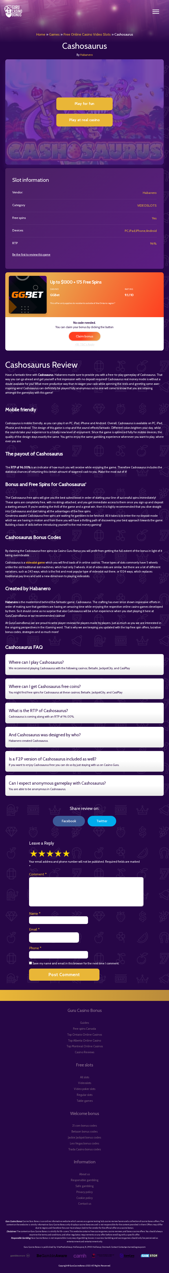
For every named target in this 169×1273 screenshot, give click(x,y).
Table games (85, 1100)
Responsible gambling (84, 1180)
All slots (84, 1077)
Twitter (101, 821)
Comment (38, 874)
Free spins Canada (84, 1028)
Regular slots (84, 1095)
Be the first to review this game (31, 254)
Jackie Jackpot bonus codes (84, 1137)
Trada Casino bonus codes (84, 1149)
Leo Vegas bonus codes (84, 1143)
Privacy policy (84, 1192)
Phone (35, 948)
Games (54, 34)
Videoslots (84, 1083)
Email (34, 929)
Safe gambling (84, 1186)
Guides (84, 1022)
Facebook (69, 821)
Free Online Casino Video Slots (87, 34)
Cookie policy (84, 1198)
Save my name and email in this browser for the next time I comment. (76, 963)
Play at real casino (84, 120)
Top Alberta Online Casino (84, 1040)
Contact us (84, 1203)
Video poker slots (84, 1089)
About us (84, 1174)
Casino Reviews (84, 1052)
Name (34, 913)
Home (40, 34)
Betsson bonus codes (84, 1131)
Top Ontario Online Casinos (84, 1034)
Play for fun (85, 104)
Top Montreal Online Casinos (84, 1046)
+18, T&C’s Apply (84, 344)
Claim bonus (84, 336)
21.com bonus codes (84, 1125)
